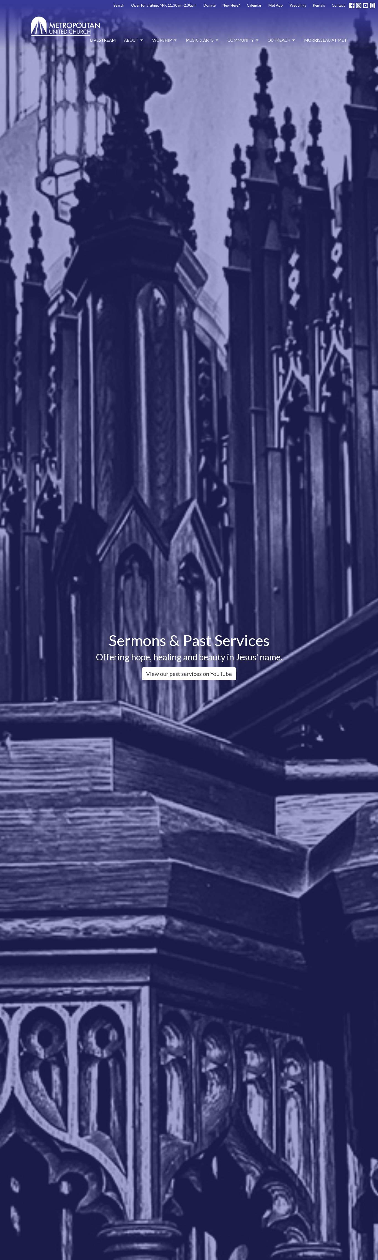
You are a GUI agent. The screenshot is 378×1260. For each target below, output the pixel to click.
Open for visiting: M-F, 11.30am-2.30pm (163, 5)
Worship (162, 40)
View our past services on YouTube (189, 673)
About (131, 40)
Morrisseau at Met (325, 40)
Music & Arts (200, 40)
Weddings (298, 5)
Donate (209, 5)
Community (240, 40)
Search (118, 5)
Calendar (254, 5)
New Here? (231, 5)
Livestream (103, 40)
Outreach (279, 40)
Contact (338, 5)
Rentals (319, 5)
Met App (275, 5)
